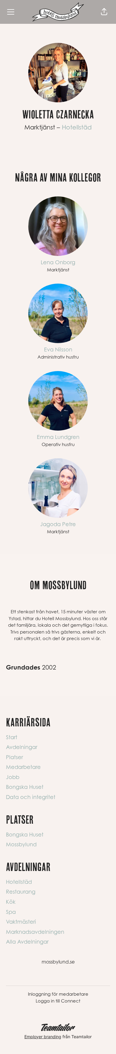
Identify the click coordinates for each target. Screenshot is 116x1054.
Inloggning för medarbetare (58, 994)
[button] (104, 12)
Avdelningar (21, 747)
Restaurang (20, 892)
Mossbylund (21, 844)
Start (11, 737)
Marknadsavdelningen (35, 932)
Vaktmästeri (21, 922)
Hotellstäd (77, 127)
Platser (14, 757)
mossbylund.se (58, 962)
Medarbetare (23, 767)
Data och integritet (30, 797)
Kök (10, 902)
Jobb (12, 777)
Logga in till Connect (58, 1000)
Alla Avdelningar (27, 942)
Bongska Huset (24, 787)
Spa (11, 912)
